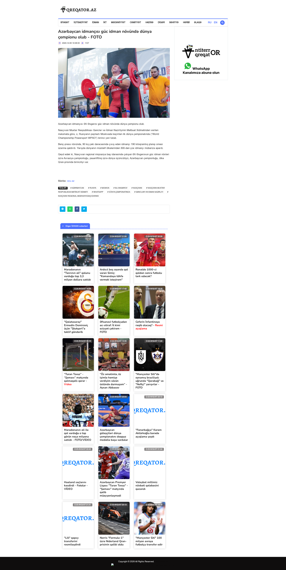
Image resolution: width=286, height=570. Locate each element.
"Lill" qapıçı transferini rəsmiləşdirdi (72, 541)
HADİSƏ (149, 22)
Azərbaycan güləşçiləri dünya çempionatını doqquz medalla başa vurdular (114, 435)
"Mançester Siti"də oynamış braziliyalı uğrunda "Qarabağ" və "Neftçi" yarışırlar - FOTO (150, 380)
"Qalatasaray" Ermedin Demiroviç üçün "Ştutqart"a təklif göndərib (76, 327)
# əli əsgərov (120, 188)
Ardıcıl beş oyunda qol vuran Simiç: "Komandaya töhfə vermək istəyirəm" (114, 274)
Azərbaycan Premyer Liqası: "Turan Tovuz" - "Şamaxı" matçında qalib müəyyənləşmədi (114, 488)
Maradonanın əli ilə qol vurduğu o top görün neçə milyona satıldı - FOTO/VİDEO (77, 435)
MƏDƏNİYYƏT (118, 22)
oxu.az (70, 181)
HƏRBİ (186, 22)
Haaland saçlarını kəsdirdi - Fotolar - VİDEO (76, 485)
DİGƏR (161, 22)
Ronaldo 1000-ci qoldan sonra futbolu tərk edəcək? (149, 273)
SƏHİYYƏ (174, 22)
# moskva (104, 188)
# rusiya (92, 188)
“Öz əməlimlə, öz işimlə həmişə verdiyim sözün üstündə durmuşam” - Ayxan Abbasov (113, 380)
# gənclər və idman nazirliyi (148, 192)
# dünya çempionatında (118, 192)
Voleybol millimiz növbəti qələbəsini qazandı (147, 485)
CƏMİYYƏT (135, 22)
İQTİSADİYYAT (81, 22)
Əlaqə (198, 22)
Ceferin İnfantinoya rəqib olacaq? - (149, 325)
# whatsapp (97, 192)
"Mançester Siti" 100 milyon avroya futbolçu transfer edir (149, 541)
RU (210, 22)
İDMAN (95, 22)
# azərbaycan (77, 188)
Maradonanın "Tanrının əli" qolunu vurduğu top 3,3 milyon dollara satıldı (77, 274)
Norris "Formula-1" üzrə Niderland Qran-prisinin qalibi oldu (113, 541)
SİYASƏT (64, 22)
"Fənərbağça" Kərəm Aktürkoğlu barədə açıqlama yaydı (149, 433)
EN (215, 22)
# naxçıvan (137, 188)
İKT (105, 22)
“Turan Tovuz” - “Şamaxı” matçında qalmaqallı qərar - (76, 379)
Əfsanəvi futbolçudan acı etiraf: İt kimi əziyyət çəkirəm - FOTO (113, 327)
